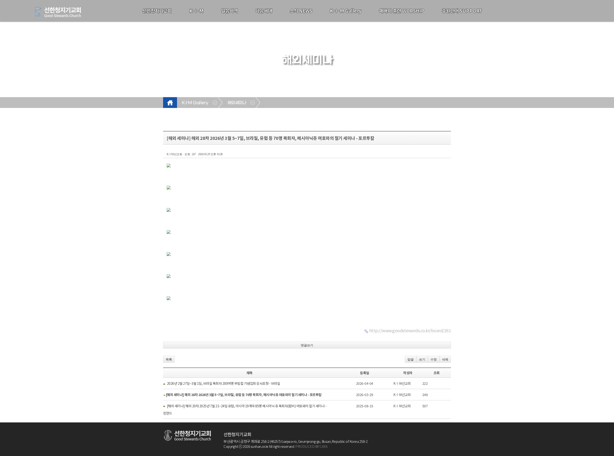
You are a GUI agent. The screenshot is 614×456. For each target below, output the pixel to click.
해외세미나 (237, 103)
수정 (434, 359)
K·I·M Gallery (345, 10)
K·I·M (196, 10)
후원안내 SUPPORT (462, 10)
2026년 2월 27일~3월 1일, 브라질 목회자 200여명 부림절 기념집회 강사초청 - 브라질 (223, 383)
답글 (410, 359)
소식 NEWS (301, 10)
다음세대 (263, 10)
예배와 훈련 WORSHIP (401, 10)
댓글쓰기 (307, 345)
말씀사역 (229, 10)
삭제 (445, 359)
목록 (169, 359)
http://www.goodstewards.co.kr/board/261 (410, 330)
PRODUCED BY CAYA (311, 446)
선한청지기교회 (157, 10)
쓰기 (422, 359)
